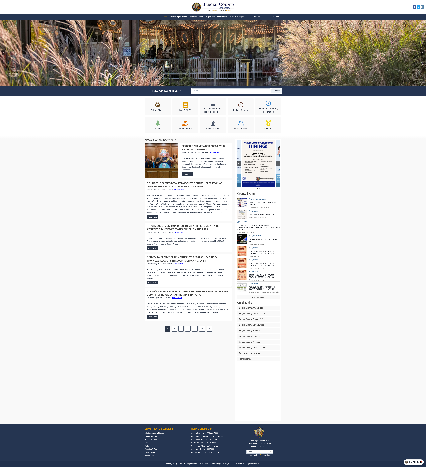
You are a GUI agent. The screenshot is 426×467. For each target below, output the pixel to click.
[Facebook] (414, 7)
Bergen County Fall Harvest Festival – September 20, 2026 (261, 276)
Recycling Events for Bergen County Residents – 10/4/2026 (262, 288)
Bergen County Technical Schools (253, 347)
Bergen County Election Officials (253, 319)
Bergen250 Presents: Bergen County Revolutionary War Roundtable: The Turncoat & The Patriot (258, 227)
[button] (258, 163)
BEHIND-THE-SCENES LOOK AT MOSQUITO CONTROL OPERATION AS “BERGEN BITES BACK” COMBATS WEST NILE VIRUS (184, 185)
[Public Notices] (213, 125)
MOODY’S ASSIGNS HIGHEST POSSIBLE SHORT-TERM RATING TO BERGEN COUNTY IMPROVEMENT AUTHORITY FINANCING (187, 293)
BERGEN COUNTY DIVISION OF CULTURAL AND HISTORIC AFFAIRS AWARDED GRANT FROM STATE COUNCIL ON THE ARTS (183, 228)
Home (166, 17)
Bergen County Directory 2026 (252, 313)
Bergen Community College (251, 308)
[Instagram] (422, 7)
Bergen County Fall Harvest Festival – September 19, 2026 (261, 264)
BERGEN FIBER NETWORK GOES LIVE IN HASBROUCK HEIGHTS (203, 148)
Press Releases (214, 152)
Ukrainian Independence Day (261, 215)
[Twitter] (418, 7)
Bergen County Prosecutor (250, 342)
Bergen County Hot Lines (250, 330)
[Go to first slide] (278, 163)
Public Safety (150, 452)
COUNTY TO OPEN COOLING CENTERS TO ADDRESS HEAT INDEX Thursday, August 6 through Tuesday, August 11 (182, 259)
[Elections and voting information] (268, 106)
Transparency (245, 359)
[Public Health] (185, 125)
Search (276, 91)
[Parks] (158, 125)
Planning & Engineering (154, 449)
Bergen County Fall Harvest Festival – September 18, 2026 (261, 252)
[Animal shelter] (158, 106)
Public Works (150, 456)
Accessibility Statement (199, 464)
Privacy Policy (171, 464)
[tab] (257, 188)
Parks (147, 446)
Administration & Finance (154, 433)
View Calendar (258, 297)
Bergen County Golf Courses (251, 325)
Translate (266, 455)
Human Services (151, 440)
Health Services (151, 436)
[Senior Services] (241, 125)
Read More (188, 174)
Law (146, 443)
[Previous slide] (3, 52)
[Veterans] (268, 125)
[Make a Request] (241, 106)
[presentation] (161, 160)
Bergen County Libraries (249, 336)
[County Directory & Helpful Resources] (213, 106)
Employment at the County (251, 353)
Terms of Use (183, 464)
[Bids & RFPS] (185, 106)
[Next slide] (422, 52)
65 (202, 329)
